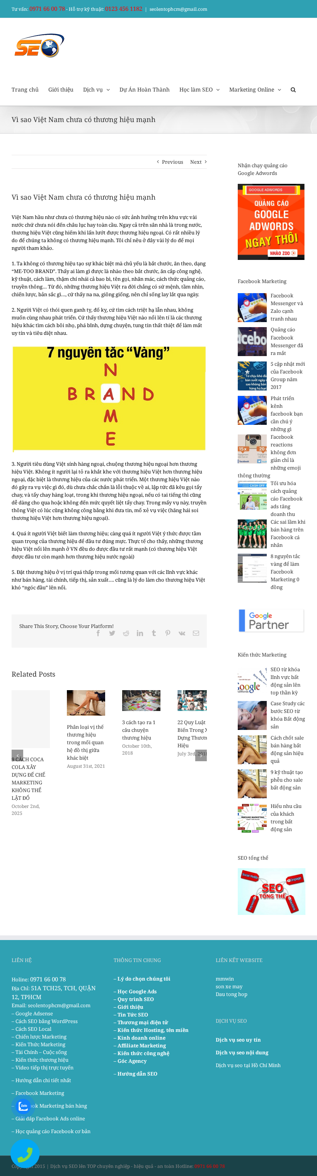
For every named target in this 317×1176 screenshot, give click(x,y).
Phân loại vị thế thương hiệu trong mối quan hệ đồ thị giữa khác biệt (85, 742)
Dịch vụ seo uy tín (238, 1039)
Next (196, 161)
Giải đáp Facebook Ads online (50, 1118)
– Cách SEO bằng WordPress (45, 1021)
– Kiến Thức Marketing (38, 1044)
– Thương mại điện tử (141, 1022)
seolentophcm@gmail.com (178, 9)
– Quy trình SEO (134, 999)
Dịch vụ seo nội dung (242, 1052)
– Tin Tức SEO (131, 1014)
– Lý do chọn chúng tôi (142, 978)
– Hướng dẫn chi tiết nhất (41, 1080)
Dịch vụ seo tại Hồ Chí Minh (248, 1065)
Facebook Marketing (39, 1092)
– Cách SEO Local (31, 1028)
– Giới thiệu (128, 1006)
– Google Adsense (32, 1013)
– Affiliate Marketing (140, 1045)
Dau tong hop (231, 994)
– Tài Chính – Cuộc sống (39, 1052)
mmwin (225, 978)
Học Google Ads (137, 991)
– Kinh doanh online (139, 1037)
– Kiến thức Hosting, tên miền (151, 1030)
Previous (172, 161)
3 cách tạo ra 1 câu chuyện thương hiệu (138, 730)
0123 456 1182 (123, 8)
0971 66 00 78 (47, 8)
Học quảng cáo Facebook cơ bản (52, 1131)
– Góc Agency (130, 1060)
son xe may (229, 986)
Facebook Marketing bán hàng (51, 1105)
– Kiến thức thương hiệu (40, 1059)
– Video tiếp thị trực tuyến (42, 1067)
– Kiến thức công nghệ (141, 1053)
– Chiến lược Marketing (39, 1036)
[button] (293, 88)
